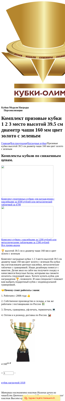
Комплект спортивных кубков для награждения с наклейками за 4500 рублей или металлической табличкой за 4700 (27, 202)
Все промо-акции (10, 245)
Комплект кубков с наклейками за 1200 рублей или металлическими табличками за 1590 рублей (28, 241)
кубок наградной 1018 (13, 382)
